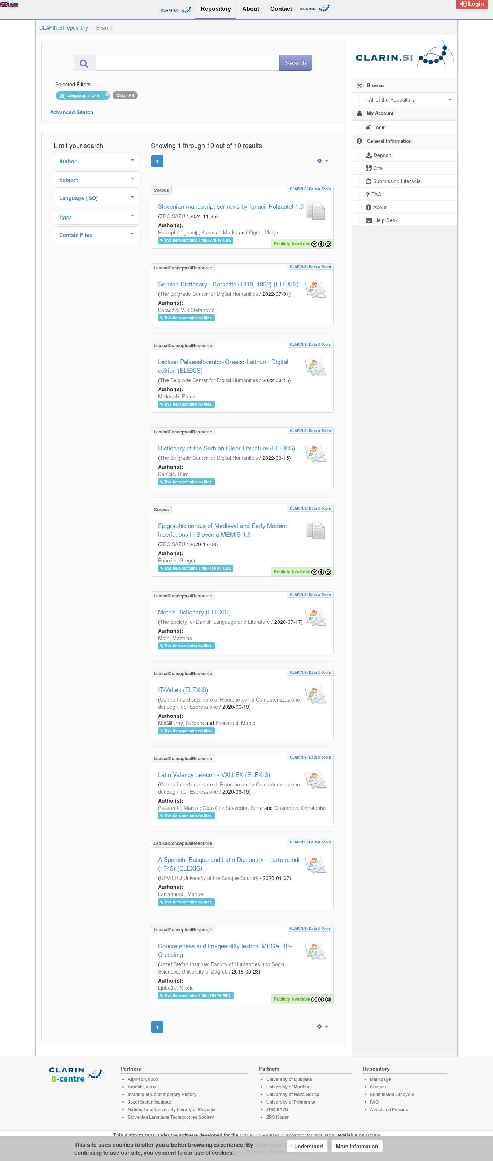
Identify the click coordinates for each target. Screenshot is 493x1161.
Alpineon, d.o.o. (143, 1079)
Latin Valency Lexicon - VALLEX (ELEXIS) (214, 774)
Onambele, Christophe (300, 807)
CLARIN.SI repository (63, 27)
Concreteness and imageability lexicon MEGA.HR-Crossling (225, 950)
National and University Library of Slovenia (171, 1109)
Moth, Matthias (175, 638)
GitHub (373, 1135)
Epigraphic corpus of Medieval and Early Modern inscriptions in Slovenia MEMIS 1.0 (222, 530)
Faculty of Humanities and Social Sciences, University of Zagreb (221, 968)
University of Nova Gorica (292, 1094)
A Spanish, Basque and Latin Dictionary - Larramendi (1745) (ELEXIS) (229, 863)
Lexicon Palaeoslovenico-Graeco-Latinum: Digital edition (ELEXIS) (223, 366)
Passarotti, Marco (235, 722)
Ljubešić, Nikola (176, 987)
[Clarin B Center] (78, 1073)
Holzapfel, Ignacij (177, 232)
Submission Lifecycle (392, 1094)
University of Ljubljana (289, 1079)
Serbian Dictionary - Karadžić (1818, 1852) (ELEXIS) (228, 284)
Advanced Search (71, 112)
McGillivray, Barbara (181, 722)
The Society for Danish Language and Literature (215, 621)
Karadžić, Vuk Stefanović (186, 310)
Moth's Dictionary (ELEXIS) (194, 612)
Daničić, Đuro (173, 474)
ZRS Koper (277, 1117)
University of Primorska (290, 1102)
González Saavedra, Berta (232, 807)
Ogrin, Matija (263, 232)
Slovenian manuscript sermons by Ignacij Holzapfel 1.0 (231, 206)
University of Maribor (288, 1086)
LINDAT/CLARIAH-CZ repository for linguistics (287, 1135)
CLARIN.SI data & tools (310, 188)
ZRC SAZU (172, 216)
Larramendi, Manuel (181, 894)
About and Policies (389, 1109)
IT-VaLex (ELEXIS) (183, 689)
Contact (378, 1086)
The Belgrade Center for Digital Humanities (209, 293)
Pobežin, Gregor (177, 560)
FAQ (374, 1102)
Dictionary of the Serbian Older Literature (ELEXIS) (226, 448)
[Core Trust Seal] (78, 1103)
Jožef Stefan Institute (184, 964)
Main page (380, 1079)
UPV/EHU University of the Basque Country (209, 877)
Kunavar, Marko (219, 232)
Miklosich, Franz (176, 396)
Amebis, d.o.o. (142, 1086)
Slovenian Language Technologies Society (171, 1117)
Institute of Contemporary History (162, 1094)
